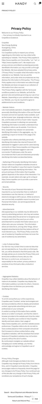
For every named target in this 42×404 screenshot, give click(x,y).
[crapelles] (21, 3)
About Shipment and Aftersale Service (24, 392)
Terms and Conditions (15, 396)
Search (6, 392)
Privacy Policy (29, 396)
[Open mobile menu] (3, 4)
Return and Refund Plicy (21, 401)
